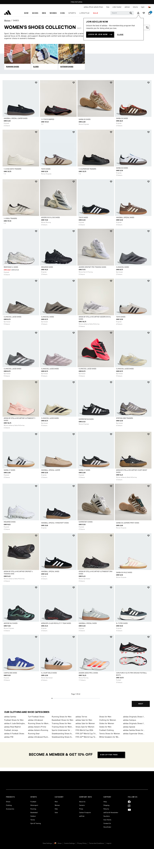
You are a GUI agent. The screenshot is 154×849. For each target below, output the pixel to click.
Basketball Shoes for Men (62, 720)
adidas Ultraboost (35, 720)
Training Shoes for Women (63, 727)
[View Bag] (149, 13)
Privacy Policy (82, 843)
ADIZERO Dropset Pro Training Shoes (92, 267)
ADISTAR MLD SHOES (10, 623)
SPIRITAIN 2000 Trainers (124, 418)
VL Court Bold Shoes (49, 673)
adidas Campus (129, 720)
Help (105, 802)
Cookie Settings (69, 843)
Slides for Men (105, 727)
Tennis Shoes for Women (109, 734)
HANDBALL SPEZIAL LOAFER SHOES (15, 118)
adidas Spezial (129, 727)
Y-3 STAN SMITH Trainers (12, 169)
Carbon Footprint (85, 812)
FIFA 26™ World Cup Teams (86, 737)
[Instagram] (129, 806)
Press (81, 809)
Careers (82, 805)
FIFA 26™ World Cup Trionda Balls (86, 734)
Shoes (8, 802)
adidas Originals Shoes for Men (134, 717)
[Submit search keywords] (130, 13)
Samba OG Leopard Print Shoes (127, 523)
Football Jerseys (11, 730)
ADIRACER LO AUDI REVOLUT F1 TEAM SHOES (56, 623)
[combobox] (122, 13)
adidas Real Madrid (12, 727)
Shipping (106, 805)
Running (33, 809)
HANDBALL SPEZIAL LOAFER (50, 470)
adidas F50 (8, 737)
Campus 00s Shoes (10, 673)
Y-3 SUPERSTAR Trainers (87, 169)
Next (140, 704)
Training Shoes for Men (61, 724)
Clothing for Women (107, 720)
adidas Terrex (81, 717)
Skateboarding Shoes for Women (63, 734)
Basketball (34, 812)
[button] (26, 13)
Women (7, 21)
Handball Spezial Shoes (125, 217)
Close (120, 34)
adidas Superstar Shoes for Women (134, 734)
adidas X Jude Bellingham (15, 724)
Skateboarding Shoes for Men (63, 737)
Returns (106, 809)
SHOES (16, 21)
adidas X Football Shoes (14, 734)
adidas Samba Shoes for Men (134, 730)
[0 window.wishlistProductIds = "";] (144, 13)
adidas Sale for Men (84, 720)
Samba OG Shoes (122, 118)
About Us (82, 802)
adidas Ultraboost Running (39, 737)
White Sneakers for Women (110, 737)
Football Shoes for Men (14, 720)
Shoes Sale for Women (85, 727)
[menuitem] (26, 13)
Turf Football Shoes (36, 717)
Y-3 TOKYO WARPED (47, 119)
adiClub (81, 816)
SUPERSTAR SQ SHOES (86, 419)
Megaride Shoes (47, 267)
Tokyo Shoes (83, 217)
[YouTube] (129, 809)
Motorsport (34, 805)
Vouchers (106, 816)
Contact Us (107, 823)
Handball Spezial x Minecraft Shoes (55, 523)
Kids (56, 809)
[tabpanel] (77, 395)
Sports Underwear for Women (63, 730)
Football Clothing (106, 730)
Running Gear (34, 734)
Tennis (32, 820)
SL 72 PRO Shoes (122, 623)
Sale (56, 812)
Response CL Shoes (11, 267)
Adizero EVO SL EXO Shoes (50, 217)
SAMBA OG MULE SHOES (124, 572)
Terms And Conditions (96, 843)
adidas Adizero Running (38, 730)
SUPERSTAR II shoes (86, 522)
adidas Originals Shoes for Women (134, 724)
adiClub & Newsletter (110, 812)
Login (143, 7)
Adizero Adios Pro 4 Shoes (88, 673)
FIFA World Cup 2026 (84, 730)
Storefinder (107, 827)
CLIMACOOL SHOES (122, 267)
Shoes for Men (105, 717)
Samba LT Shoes (9, 470)
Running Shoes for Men (61, 717)
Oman (60, 843)
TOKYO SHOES (45, 169)
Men (56, 802)
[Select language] (150, 7)
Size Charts (107, 820)
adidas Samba (10, 717)
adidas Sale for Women (85, 724)
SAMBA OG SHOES (84, 119)
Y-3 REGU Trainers (10, 218)
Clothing (9, 805)
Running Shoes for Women (39, 724)
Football (33, 802)
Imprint (108, 843)
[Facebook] (129, 802)
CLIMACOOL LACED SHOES (12, 317)
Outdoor (33, 816)
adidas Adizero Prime (37, 727)
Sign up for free (109, 755)
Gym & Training (35, 823)
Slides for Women (106, 724)
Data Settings (47, 843)
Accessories (10, 809)
